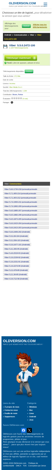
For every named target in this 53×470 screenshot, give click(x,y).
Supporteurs (10, 417)
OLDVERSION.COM (22, 3)
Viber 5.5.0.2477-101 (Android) (17, 245)
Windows (33, 407)
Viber (32, 35)
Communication (20, 35)
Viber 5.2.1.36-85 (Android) (15, 275)
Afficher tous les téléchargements (40, 26)
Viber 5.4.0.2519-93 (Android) (16, 253)
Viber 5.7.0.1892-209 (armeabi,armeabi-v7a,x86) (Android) (20, 208)
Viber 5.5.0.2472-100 (22, 45)
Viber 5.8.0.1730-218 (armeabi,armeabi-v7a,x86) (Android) (20, 191)
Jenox (43, 466)
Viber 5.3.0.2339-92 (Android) (16, 257)
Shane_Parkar (17, 94)
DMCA (18, 466)
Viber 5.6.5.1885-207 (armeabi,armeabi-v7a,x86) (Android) (20, 212)
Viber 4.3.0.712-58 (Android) (16, 279)
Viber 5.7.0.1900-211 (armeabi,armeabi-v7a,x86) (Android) (20, 203)
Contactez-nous (11, 410)
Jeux (31, 420)
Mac (31, 410)
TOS (24, 466)
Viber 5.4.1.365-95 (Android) (16, 249)
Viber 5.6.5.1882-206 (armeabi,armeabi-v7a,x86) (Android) (20, 216)
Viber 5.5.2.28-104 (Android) (16, 236)
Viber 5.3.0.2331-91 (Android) (16, 262)
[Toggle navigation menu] (45, 4)
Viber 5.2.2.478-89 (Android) (16, 270)
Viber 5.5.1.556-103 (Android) (16, 240)
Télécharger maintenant (18, 58)
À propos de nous (12, 407)
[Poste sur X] (12, 102)
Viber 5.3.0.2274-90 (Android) (16, 266)
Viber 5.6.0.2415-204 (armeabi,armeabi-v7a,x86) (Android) (20, 225)
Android (7, 35)
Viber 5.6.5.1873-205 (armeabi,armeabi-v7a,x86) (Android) (20, 220)
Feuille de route (11, 413)
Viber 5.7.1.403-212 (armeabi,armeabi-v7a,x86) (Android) (20, 199)
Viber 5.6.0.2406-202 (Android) (17, 232)
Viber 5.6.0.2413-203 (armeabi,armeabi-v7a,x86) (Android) (20, 229)
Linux (31, 413)
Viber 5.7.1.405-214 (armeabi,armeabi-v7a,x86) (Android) (20, 195)
